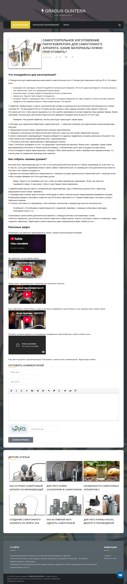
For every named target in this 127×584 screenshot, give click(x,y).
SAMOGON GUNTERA (36, 576)
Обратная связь (110, 558)
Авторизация (21, 25)
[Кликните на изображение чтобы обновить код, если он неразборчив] (18, 429)
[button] (11, 390)
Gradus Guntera (65, 10)
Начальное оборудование (46, 25)
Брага (66, 25)
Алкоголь (48, 57)
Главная (107, 556)
